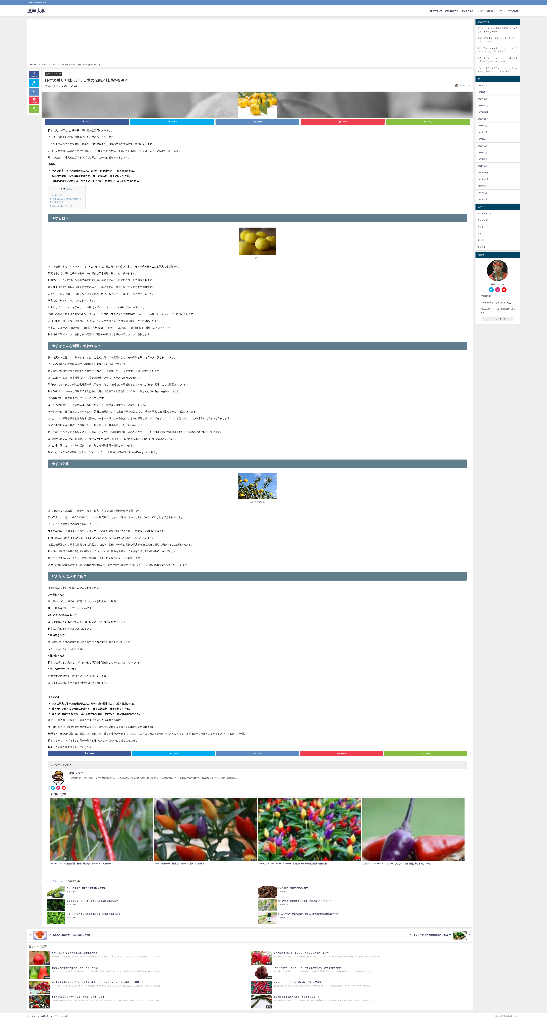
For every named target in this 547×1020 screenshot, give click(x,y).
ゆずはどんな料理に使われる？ (67, 199)
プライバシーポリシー (63, 1016)
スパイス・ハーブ (53, 74)
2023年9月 (482, 126)
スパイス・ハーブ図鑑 (508, 11)
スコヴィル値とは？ (486, 11)
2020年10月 (482, 179)
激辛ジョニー (465, 85)
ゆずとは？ (56, 195)
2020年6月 (482, 199)
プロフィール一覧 (497, 319)
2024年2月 (482, 92)
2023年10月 (482, 119)
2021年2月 (482, 166)
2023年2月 (482, 153)
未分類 (480, 240)
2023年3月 (482, 146)
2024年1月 (482, 99)
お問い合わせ (46, 1016)
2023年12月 (482, 106)
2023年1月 (482, 159)
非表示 (69, 189)
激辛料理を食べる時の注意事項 (444, 11)
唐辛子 (480, 227)
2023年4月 (482, 139)
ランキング (482, 220)
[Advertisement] (250, 42)
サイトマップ (33, 1016)
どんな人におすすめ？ (62, 205)
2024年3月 (482, 85)
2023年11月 (482, 112)
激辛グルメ (482, 247)
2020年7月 (482, 193)
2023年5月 (482, 132)
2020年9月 (482, 186)
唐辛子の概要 (467, 11)
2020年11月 (482, 173)
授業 (479, 234)
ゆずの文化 (56, 202)
